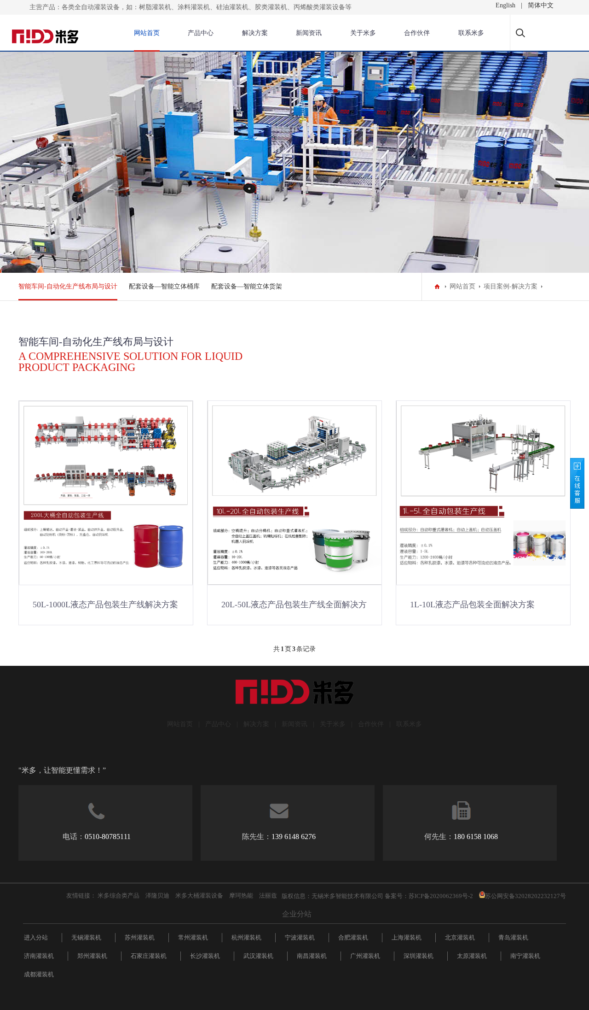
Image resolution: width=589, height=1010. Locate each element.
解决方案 (255, 32)
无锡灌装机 (86, 937)
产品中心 (201, 32)
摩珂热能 (241, 895)
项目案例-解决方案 (510, 286)
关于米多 (363, 32)
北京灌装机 (460, 937)
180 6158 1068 (476, 836)
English (505, 5)
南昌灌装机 (312, 955)
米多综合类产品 (118, 895)
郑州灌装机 (92, 955)
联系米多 (471, 32)
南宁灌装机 (525, 955)
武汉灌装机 (258, 955)
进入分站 (36, 937)
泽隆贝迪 (157, 895)
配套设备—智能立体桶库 (164, 286)
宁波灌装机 (300, 937)
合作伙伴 (417, 32)
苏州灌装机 (140, 937)
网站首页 (147, 32)
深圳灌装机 (418, 955)
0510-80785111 (108, 836)
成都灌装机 (39, 974)
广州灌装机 (365, 955)
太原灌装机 (472, 955)
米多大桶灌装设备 (199, 895)
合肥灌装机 (353, 937)
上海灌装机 (407, 937)
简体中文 (541, 5)
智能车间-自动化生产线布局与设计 (67, 286)
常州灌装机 (193, 937)
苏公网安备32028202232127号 (525, 896)
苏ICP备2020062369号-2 (441, 896)
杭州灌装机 (246, 937)
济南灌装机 (39, 955)
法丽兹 (268, 895)
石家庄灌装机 (149, 955)
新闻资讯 (309, 32)
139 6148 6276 (293, 836)
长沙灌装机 (205, 955)
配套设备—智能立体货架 (246, 286)
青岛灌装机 (513, 937)
